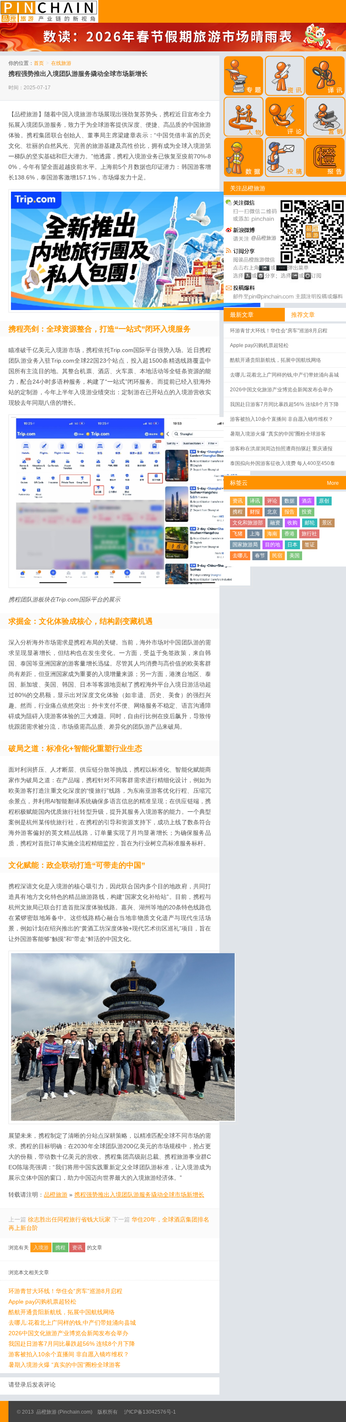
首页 (39, 63)
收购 (292, 523)
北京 (272, 512)
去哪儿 (240, 556)
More (333, 483)
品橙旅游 (49, 11)
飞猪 (237, 534)
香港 (289, 534)
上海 (255, 534)
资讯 (77, 1248)
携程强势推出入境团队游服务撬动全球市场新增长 (78, 73)
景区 (327, 523)
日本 (292, 545)
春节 (260, 556)
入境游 (41, 1248)
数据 (289, 501)
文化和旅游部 (247, 523)
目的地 (272, 545)
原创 (324, 501)
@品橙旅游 (263, 238)
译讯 (255, 501)
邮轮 (310, 523)
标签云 (239, 482)
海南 (272, 534)
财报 (255, 512)
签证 (310, 545)
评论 (272, 501)
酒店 (307, 501)
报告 (289, 512)
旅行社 (309, 534)
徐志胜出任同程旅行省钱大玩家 (69, 1219)
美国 (294, 556)
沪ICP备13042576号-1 (150, 1412)
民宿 (277, 556)
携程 (60, 1248)
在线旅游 (61, 63)
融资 (275, 523)
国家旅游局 (245, 545)
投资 (307, 512)
